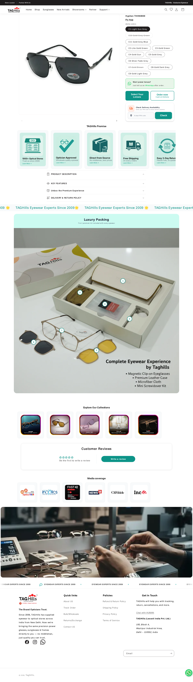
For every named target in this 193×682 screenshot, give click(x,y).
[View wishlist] (171, 9)
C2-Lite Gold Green (138, 48)
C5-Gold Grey (155, 54)
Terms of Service (111, 620)
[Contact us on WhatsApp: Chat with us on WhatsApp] (188, 672)
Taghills (30, 675)
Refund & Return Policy (114, 601)
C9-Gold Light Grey (138, 73)
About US (68, 601)
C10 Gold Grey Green (140, 36)
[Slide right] (117, 121)
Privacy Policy (110, 614)
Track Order (70, 607)
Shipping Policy (110, 607)
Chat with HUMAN (145, 612)
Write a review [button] (118, 459)
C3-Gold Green (162, 48)
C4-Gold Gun (134, 54)
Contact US (69, 627)
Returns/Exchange (73, 620)
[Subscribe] (171, 653)
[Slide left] (22, 121)
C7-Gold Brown (137, 68)
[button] (79, 9)
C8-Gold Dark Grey (160, 67)
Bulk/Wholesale (71, 614)
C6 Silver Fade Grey (138, 61)
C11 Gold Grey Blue (138, 42)
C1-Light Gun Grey (137, 29)
